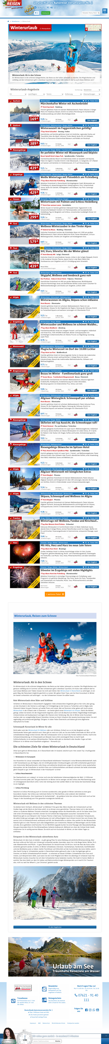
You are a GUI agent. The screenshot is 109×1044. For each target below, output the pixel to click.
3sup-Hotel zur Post (48, 352)
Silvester (44, 543)
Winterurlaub (45, 101)
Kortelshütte (66, 205)
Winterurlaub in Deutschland (70, 691)
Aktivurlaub (55, 297)
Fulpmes (70, 279)
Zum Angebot (92, 120)
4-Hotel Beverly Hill (48, 254)
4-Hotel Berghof (47, 475)
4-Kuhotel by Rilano (48, 230)
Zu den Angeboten (55, 927)
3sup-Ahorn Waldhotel (49, 328)
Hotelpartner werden (73, 1023)
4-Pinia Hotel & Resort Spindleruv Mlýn (55, 451)
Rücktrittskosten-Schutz (58, 1023)
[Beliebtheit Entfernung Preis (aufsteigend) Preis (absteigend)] (92, 90)
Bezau (77, 377)
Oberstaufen (56, 303)
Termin (49, 94)
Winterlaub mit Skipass (72, 710)
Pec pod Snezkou (61, 426)
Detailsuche (45, 13)
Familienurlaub (67, 150)
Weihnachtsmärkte (47, 346)
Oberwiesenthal (71, 181)
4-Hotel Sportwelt (47, 107)
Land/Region (32, 94)
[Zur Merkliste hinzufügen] (83, 101)
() (37, 13)
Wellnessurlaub (56, 125)
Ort (11, 94)
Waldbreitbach (62, 352)
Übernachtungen (89, 94)
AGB (39, 1023)
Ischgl (59, 254)
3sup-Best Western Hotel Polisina (53, 524)
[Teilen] (88, 101)
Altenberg (61, 328)
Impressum (33, 1023)
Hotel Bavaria (45, 303)
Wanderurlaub (57, 469)
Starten (57, 1041)
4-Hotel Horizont (47, 426)
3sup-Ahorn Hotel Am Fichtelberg (53, 181)
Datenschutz (46, 1023)
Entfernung (69, 94)
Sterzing (61, 132)
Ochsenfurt (70, 524)
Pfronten (57, 475)
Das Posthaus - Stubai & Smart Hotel (53, 279)
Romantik (44, 199)
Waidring (60, 230)
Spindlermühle (70, 156)
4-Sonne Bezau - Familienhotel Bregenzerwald (57, 377)
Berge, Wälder (67, 125)
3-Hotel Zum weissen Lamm (51, 205)
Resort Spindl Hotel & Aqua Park (52, 156)
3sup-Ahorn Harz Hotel (49, 549)
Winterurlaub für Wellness (37, 730)
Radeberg (58, 107)
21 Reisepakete (45, 28)
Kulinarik (65, 518)
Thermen (52, 199)
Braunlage (62, 549)
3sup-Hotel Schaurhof (49, 132)
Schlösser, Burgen (62, 199)
